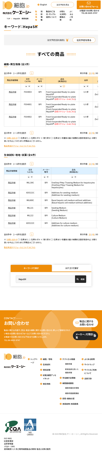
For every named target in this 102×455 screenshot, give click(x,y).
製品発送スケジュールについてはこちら (19, 145)
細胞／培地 (47, 359)
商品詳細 (12, 92)
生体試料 (46, 364)
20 (90, 73)
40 (93, 73)
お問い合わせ (12, 138)
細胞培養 (68, 364)
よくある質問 (89, 359)
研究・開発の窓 (68, 398)
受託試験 (46, 369)
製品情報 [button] (36, 15)
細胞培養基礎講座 (72, 393)
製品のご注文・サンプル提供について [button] (51, 14)
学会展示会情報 (68, 377)
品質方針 (88, 378)
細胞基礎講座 (68, 383)
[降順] (29, 86)
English (43, 4)
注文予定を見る (62, 4)
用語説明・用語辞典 (70, 404)
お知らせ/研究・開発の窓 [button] (63, 15)
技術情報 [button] (41, 15)
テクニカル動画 (68, 359)
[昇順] (26, 86)
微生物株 (46, 383)
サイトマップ (89, 364)
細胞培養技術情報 (72, 388)
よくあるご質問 (71, 15)
